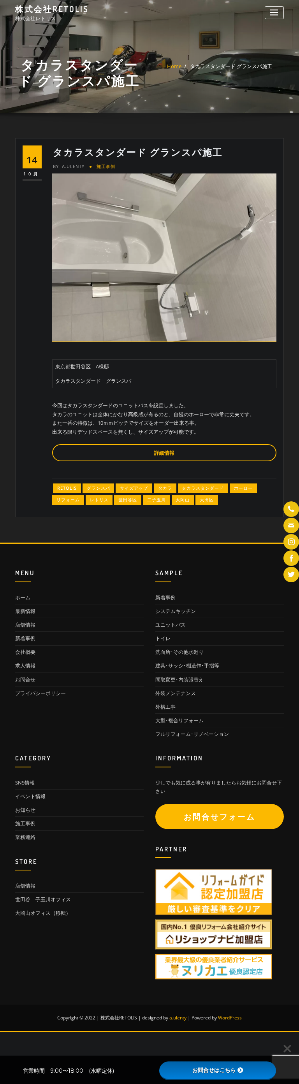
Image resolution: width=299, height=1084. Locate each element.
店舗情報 (25, 624)
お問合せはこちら (214, 1069)
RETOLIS (67, 488)
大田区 (207, 500)
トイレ (163, 638)
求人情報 (25, 665)
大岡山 (183, 500)
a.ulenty (68, 166)
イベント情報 (30, 796)
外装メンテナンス (175, 693)
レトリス (99, 500)
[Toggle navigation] (274, 12)
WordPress (230, 1017)
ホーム (22, 597)
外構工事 (165, 706)
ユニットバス (170, 624)
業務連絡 (25, 837)
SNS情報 (25, 782)
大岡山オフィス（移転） (43, 912)
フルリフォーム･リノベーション (192, 733)
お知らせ (25, 809)
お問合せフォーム (219, 816)
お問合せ (25, 679)
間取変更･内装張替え (179, 679)
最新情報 (25, 611)
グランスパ (98, 488)
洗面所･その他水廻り (179, 651)
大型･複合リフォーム (179, 720)
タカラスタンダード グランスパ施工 (231, 66)
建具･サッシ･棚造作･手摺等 (187, 665)
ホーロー (243, 488)
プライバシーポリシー (40, 693)
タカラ (165, 488)
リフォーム (68, 500)
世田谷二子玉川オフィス (43, 899)
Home (174, 66)
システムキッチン (175, 611)
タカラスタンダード (203, 488)
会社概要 (25, 651)
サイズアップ (134, 488)
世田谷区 (127, 500)
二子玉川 (156, 500)
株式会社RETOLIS (52, 9)
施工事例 (106, 166)
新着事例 (25, 638)
